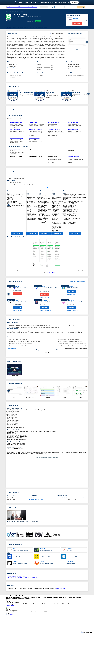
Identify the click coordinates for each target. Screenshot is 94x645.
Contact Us (8, 632)
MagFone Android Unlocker (29, 624)
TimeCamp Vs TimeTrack (72, 294)
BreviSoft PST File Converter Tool (30, 629)
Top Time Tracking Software (14, 577)
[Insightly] (63, 549)
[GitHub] (9, 563)
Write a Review (73, 325)
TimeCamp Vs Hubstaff (44, 297)
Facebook (64, 497)
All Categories (9, 622)
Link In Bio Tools (42, 628)
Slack (14, 548)
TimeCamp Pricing (51, 272)
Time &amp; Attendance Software (16, 576)
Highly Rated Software (26, 92)
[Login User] (86, 7)
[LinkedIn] (81, 623)
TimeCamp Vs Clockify (17, 310)
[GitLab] (36, 563)
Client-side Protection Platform (45, 626)
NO (49, 352)
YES (46, 352)
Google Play (82, 497)
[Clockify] (9, 305)
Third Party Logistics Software (45, 622)
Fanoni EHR (26, 625)
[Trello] (63, 556)
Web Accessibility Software (44, 629)
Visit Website (77, 23)
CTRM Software (42, 624)
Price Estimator (9, 624)
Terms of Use (20, 622)
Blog (7, 628)
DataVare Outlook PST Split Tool (30, 626)
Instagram (70, 497)
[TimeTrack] (63, 290)
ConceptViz (25, 633)
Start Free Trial (16, 233)
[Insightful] (69, 21)
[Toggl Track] (63, 305)
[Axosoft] (36, 549)
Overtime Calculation (34, 122)
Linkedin (58, 497)
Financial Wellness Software (45, 633)
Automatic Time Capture (54, 129)
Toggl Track (70, 300)
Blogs (52, 7)
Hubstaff (42, 286)
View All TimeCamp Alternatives (77, 281)
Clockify (15, 300)
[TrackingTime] (36, 305)
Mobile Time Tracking (15, 129)
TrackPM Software (27, 621)
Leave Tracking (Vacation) (16, 138)
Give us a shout (10, 605)
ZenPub (25, 622)
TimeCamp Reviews (12, 348)
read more (15, 288)
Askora (24, 632)
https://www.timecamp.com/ (36, 499)
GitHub (15, 561)
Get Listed (8, 613)
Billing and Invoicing (34, 138)
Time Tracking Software (13, 11)
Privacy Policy (20, 621)
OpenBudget (26, 630)
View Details (71, 291)
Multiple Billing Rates (73, 122)
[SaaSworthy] (21, 7)
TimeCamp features (21, 427)
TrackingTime (44, 300)
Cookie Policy (20, 624)
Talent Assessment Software (45, 630)
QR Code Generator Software (45, 625)
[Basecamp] (36, 556)
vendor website (43, 270)
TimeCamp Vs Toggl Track (72, 310)
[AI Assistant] (77, 42)
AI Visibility (81, 7)
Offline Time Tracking (53, 122)
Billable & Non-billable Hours (36, 129)
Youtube (76, 497)
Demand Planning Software (44, 621)
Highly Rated (76, 92)
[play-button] (14, 369)
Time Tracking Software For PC (30, 577)
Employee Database (73, 129)
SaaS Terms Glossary (11, 630)
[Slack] (9, 549)
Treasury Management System (45, 632)
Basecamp (43, 555)
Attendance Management (74, 156)
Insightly (69, 548)
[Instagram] (82, 623)
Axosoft (42, 548)
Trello (68, 555)
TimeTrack (70, 286)
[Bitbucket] (9, 556)
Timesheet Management (16, 122)
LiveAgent (70, 561)
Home (7, 11)
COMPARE (9, 20)
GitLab (42, 561)
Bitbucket (16, 555)
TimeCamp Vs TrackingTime (45, 310)
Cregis (24, 628)
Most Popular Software (50, 93)
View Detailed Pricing (11, 67)
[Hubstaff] (36, 291)
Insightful (16, 286)
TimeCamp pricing (21, 439)
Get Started (74, 2)
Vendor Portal (9, 625)
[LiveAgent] (63, 563)
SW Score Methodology (11, 629)
